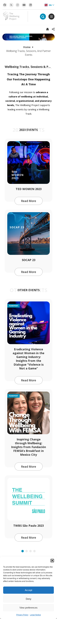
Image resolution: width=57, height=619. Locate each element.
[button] (52, 560)
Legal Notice (35, 614)
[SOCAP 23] (28, 233)
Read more (28, 201)
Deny (28, 599)
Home (27, 47)
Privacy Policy (22, 614)
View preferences (28, 607)
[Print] (47, 29)
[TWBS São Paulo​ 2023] (28, 499)
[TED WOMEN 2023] (28, 162)
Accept (28, 590)
